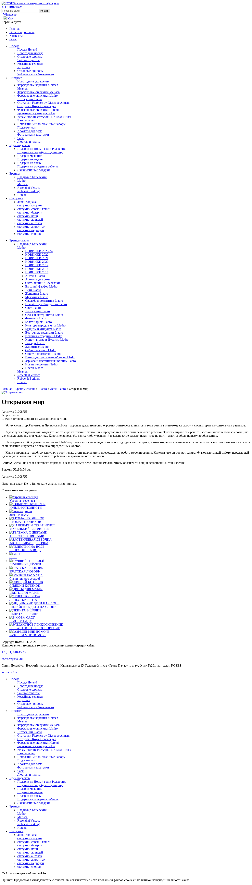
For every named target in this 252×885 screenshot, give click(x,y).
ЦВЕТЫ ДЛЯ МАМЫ (24, 592)
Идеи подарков (19, 145)
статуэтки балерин (29, 212)
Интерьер (15, 78)
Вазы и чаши (26, 120)
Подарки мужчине (29, 155)
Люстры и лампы (29, 141)
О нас (13, 39)
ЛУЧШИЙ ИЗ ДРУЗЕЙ (25, 564)
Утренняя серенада (22, 500)
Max (10, 18)
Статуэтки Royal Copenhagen (36, 106)
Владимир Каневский (32, 177)
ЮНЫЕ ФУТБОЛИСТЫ (25, 507)
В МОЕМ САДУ (20, 621)
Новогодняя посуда (30, 53)
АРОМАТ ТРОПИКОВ (25, 521)
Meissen (22, 88)
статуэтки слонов (29, 233)
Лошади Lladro (35, 343)
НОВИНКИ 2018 (36, 268)
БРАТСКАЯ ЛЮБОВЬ (24, 571)
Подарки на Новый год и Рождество (41, 148)
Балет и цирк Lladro (38, 322)
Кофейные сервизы (30, 63)
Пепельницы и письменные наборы (41, 124)
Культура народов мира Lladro (45, 325)
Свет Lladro (33, 307)
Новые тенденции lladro (41, 364)
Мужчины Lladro (36, 297)
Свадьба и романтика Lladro (44, 300)
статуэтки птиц (27, 216)
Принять (7, 880)
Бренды (14, 173)
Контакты (16, 35)
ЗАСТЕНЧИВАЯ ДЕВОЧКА (28, 543)
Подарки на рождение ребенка (37, 166)
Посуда (14, 46)
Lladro (21, 180)
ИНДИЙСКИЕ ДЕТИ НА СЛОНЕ (32, 606)
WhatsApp (10, 14)
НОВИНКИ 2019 (36, 265)
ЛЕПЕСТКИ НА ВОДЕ (25, 550)
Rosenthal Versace (28, 187)
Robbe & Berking (28, 191)
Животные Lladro (37, 346)
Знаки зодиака (27, 201)
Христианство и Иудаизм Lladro (47, 339)
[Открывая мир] (13, 392)
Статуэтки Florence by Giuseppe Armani (43, 102)
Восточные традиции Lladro (44, 332)
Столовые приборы (30, 70)
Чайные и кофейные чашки (35, 74)
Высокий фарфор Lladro (41, 286)
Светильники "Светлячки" (43, 283)
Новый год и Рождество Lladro (46, 304)
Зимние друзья (19, 514)
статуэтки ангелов (29, 223)
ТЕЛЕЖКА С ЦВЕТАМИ (26, 536)
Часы (20, 138)
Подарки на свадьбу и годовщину (40, 152)
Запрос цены (10, 415)
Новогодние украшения (33, 81)
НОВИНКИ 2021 (36, 258)
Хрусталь (23, 67)
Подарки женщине (30, 159)
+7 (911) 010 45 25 (12, 6)
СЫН (13, 557)
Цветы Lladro (34, 368)
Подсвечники (26, 127)
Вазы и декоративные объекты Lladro (50, 357)
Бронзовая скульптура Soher (36, 113)
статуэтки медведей (30, 230)
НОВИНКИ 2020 (36, 261)
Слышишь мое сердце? (24, 578)
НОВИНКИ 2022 (36, 254)
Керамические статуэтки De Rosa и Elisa (44, 116)
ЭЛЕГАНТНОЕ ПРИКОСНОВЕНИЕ (34, 628)
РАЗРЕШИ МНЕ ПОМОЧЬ (27, 635)
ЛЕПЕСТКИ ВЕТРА (23, 599)
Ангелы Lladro (35, 275)
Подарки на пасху (29, 163)
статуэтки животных (31, 226)
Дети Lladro (33, 290)
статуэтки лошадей (30, 219)
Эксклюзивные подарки (33, 170)
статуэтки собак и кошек (33, 209)
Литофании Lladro (29, 99)
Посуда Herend (27, 49)
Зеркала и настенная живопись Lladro (50, 361)
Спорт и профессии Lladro (43, 353)
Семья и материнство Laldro (44, 314)
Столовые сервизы (30, 56)
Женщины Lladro (36, 293)
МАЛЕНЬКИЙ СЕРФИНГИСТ (30, 529)
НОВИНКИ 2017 (36, 272)
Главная (14, 28)
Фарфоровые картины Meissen (37, 85)
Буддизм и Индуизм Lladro (43, 329)
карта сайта (9, 672)
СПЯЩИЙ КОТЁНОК (24, 585)
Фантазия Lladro (36, 318)
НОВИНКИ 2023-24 (39, 251)
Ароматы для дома (29, 131)
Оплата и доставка (21, 32)
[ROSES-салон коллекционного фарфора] (30, 3)
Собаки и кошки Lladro (40, 350)
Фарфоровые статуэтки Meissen (38, 92)
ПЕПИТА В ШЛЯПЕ (23, 614)
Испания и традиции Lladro (43, 336)
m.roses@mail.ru (12, 658)
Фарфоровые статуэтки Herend (38, 109)
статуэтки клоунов (29, 205)
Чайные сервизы (28, 60)
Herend (22, 194)
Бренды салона (19, 240)
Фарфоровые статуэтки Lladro (37, 95)
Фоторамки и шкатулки (33, 134)
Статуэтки (16, 198)
